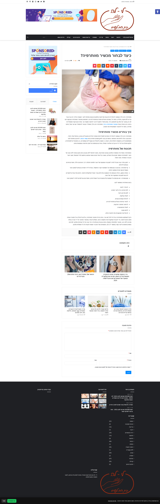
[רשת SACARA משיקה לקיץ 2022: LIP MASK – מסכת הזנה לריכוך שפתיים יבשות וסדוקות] (52, 111)
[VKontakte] (103, 66)
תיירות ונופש (61, 37)
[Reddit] (108, 66)
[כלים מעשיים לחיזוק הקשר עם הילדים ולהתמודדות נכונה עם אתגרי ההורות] (102, 396)
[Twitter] (125, 66)
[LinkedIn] (121, 66)
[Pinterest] (112, 66)
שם (130, 353)
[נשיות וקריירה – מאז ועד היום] (52, 147)
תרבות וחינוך (76, 37)
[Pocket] (94, 66)
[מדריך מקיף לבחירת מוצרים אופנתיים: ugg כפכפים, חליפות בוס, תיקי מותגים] (75, 301)
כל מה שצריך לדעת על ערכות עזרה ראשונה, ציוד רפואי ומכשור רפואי (98, 310)
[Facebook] (129, 66)
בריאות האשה (86, 37)
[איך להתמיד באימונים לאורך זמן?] (102, 406)
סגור (4, 501)
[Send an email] (120, 60)
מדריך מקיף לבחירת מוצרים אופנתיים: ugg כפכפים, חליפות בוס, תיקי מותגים (76, 310)
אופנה (131, 421)
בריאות (129, 50)
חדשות (118, 37)
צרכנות (131, 458)
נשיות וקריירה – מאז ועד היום (37, 144)
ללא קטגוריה (129, 450)
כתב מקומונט (124, 60)
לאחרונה (43, 101)
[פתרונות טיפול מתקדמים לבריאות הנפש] (94, 396)
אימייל (129, 360)
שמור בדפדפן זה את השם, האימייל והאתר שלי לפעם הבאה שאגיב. (112, 367)
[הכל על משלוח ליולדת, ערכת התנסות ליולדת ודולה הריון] (102, 401)
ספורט (131, 455)
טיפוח (107, 37)
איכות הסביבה (129, 424)
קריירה (101, 37)
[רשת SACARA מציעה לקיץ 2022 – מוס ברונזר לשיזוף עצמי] (52, 130)
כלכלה (131, 444)
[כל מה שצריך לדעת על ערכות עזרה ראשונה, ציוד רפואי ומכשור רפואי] (98, 301)
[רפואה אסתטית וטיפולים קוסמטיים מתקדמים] (94, 406)
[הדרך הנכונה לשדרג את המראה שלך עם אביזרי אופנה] (85, 406)
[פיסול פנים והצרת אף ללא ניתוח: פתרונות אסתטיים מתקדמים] (94, 401)
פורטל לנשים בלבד (128, 37)
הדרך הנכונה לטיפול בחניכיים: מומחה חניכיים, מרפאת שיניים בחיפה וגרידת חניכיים (122, 310)
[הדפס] (80, 232)
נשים (131, 453)
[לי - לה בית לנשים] (117, 19)
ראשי (128, 47)
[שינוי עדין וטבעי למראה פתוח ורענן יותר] (85, 396)
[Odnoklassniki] (99, 66)
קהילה (68, 37)
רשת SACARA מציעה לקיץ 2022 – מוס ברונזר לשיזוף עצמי (38, 129)
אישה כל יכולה (41, 136)
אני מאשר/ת (12, 501)
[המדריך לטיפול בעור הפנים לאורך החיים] (52, 121)
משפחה (94, 37)
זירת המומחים (122, 47)
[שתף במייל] (85, 232)
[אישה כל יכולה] (52, 138)
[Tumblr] (116, 66)
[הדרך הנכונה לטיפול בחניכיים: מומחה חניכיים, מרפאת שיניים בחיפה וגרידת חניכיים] (121, 301)
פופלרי (54, 101)
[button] (157, 11)
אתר (95, 360)
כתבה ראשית (129, 447)
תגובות (31, 101)
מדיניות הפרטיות (112, 501)
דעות (112, 37)
